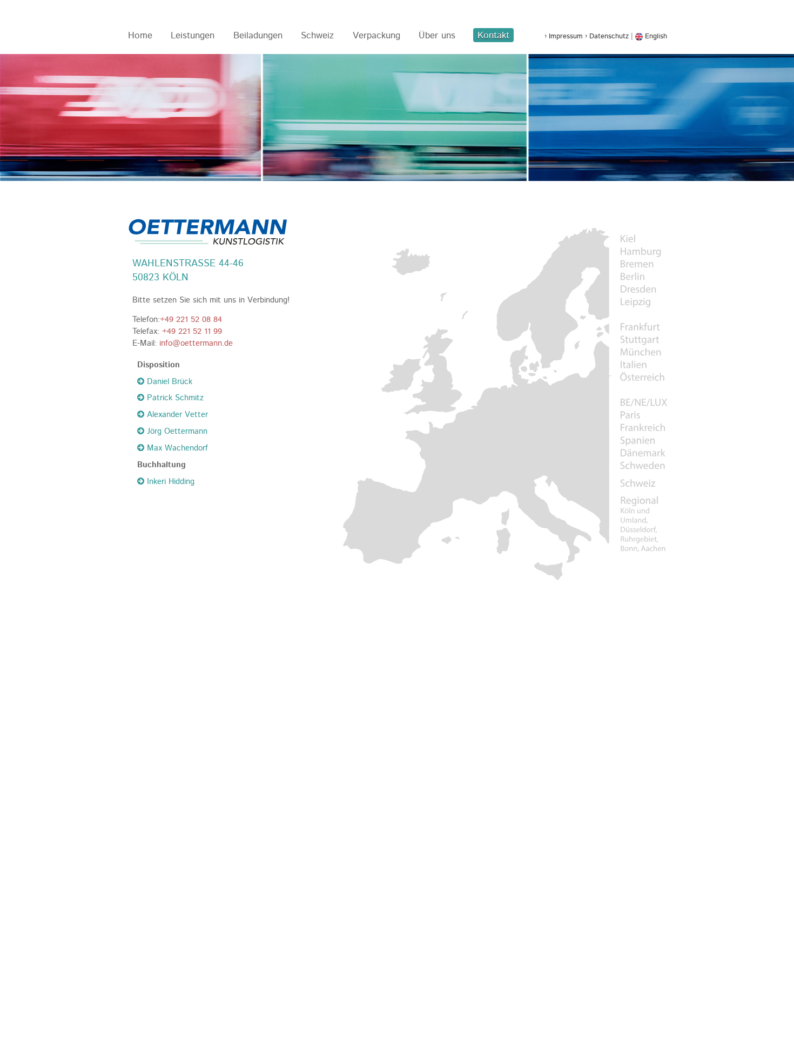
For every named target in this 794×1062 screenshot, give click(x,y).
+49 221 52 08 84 (191, 320)
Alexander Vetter (176, 415)
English (655, 36)
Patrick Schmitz (174, 398)
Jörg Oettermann (175, 432)
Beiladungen (257, 35)
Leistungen (192, 35)
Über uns (437, 35)
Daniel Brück (168, 382)
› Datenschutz (607, 36)
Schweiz (317, 35)
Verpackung (376, 35)
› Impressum (563, 36)
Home (140, 35)
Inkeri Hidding (169, 482)
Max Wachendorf (176, 448)
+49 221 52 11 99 (192, 332)
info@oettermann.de (196, 343)
